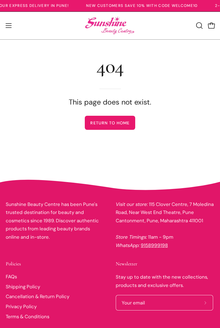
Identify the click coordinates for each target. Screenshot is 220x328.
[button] (199, 26)
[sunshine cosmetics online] (110, 25)
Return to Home (109, 123)
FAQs (11, 276)
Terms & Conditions (27, 316)
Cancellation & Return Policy (37, 296)
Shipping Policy (23, 286)
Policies (13, 264)
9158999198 (154, 245)
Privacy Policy (21, 306)
